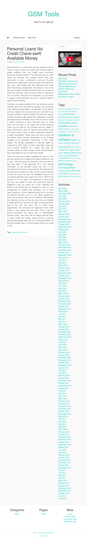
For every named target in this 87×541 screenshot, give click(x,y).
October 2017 (63, 306)
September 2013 (64, 414)
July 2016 (62, 342)
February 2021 (64, 214)
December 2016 (64, 332)
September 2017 (64, 308)
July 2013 (62, 419)
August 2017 (63, 311)
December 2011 (64, 460)
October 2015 (63, 362)
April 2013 (62, 426)
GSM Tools (43, 13)
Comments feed (70, 519)
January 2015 (63, 378)
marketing (78, 147)
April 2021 (62, 209)
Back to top (44, 536)
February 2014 (64, 401)
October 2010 (63, 493)
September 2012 (64, 444)
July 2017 (62, 314)
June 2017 (62, 316)
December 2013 (64, 406)
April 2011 (62, 478)
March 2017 (63, 324)
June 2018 (62, 285)
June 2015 (62, 372)
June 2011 (62, 472)
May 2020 (62, 237)
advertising (61, 109)
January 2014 (63, 403)
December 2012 (64, 437)
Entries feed (70, 516)
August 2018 (63, 280)
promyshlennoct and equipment (68, 156)
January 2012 (63, 457)
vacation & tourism (69, 176)
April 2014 (62, 396)
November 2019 (64, 250)
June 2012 (62, 452)
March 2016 (63, 349)
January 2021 (63, 216)
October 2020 (63, 224)
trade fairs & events (73, 174)
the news (76, 170)
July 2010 (62, 495)
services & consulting (75, 158)
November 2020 (64, 221)
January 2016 (63, 355)
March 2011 (63, 480)
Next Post (32, 37)
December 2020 (64, 219)
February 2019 (64, 267)
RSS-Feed (62, 78)
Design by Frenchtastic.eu (46, 533)
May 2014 (62, 393)
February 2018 (64, 296)
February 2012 (64, 454)
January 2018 (63, 298)
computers (61, 120)
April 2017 (62, 321)
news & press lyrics (19, 232)
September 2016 (64, 337)
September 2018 (64, 278)
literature (72, 147)
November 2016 (64, 334)
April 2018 (62, 290)
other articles (62, 156)
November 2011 (64, 462)
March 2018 (63, 293)
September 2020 (64, 226)
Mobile (77, 150)
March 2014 (63, 398)
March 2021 (63, 211)
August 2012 (63, 447)
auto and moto (66, 111)
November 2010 (64, 490)
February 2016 (64, 352)
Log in (70, 513)
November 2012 (64, 439)
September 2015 (64, 365)
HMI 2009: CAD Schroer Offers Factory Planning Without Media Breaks (67, 84)
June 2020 (62, 234)
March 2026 (63, 191)
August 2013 (63, 416)
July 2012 (62, 449)
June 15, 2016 (19, 62)
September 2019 (64, 255)
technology (65, 164)
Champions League (66, 96)
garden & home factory (74, 131)
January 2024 (63, 203)
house (79, 140)
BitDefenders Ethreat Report (69, 94)
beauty (74, 111)
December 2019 (64, 247)
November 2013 (64, 408)
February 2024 (64, 201)
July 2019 (62, 260)
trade (64, 173)
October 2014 (63, 383)
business (61, 114)
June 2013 (62, 421)
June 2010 (62, 498)
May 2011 (62, 475)
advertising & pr (69, 109)
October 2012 (63, 442)
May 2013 (62, 424)
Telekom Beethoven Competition (66, 90)
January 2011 (63, 485)
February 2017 (64, 326)
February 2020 (64, 244)
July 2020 (62, 232)
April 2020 (62, 239)
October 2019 (63, 252)
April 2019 (62, 262)
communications (73, 117)
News (17, 513)
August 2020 (63, 229)
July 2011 (62, 470)
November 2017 (64, 303)
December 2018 (64, 273)
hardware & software (66, 137)
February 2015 (64, 375)
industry (61, 143)
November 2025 (64, 193)
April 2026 (62, 188)
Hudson (77, 37)
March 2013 (63, 429)
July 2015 (62, 370)
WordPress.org (70, 521)
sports (74, 161)
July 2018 (62, 283)
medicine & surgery (66, 149)
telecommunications (65, 171)
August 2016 (63, 339)
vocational (78, 176)
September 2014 (64, 385)
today (60, 174)
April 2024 (62, 198)
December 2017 (64, 301)
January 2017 (63, 329)
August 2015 (63, 367)
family (66, 131)
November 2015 (64, 360)
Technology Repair (67, 167)
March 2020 (63, 242)
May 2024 (62, 196)
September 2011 (64, 467)
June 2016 (62, 344)
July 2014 (62, 390)
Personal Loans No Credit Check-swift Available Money (25, 53)
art (75, 109)
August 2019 (63, 257)
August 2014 (63, 388)
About (43, 513)
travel (60, 176)
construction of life (67, 122)
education (63, 125)
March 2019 (63, 265)
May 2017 (62, 319)
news (60, 152)
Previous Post (19, 37)
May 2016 (62, 347)
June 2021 (62, 206)
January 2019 (63, 270)
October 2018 (63, 275)
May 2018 (62, 288)
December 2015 (64, 357)
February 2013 (64, 431)
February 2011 (64, 483)
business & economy (66, 115)
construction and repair (73, 120)
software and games (65, 161)
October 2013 (63, 411)
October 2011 (63, 465)
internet (67, 142)
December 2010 (64, 488)
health (73, 139)
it (68, 146)
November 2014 (64, 380)
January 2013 (63, 434)
